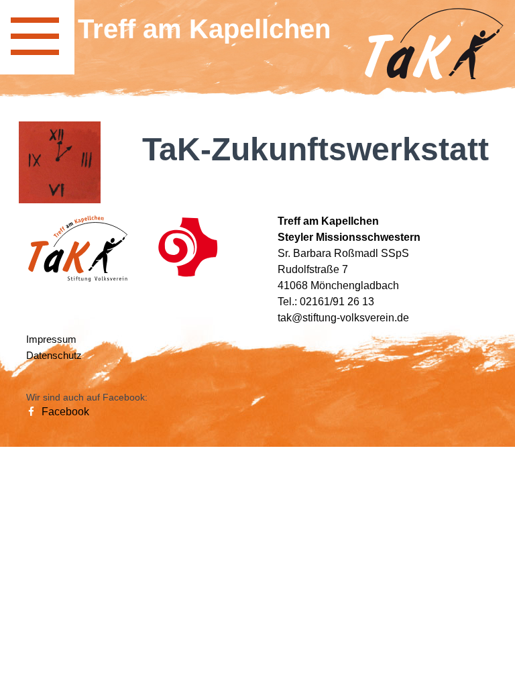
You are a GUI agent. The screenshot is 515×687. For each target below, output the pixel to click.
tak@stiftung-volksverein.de (343, 317)
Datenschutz (54, 355)
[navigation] (37, 37)
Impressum (51, 339)
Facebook (64, 411)
